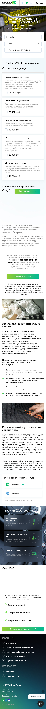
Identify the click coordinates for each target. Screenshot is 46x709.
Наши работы (12, 676)
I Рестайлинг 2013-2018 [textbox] (19, 50)
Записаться (24, 191)
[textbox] (23, 37)
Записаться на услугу (20, 629)
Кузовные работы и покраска (20, 652)
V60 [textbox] (10, 43)
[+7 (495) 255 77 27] (37, 3)
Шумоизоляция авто (16, 660)
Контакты (10, 671)
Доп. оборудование (15, 656)
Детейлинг (11, 643)
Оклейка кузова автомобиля (19, 647)
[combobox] (23, 37)
